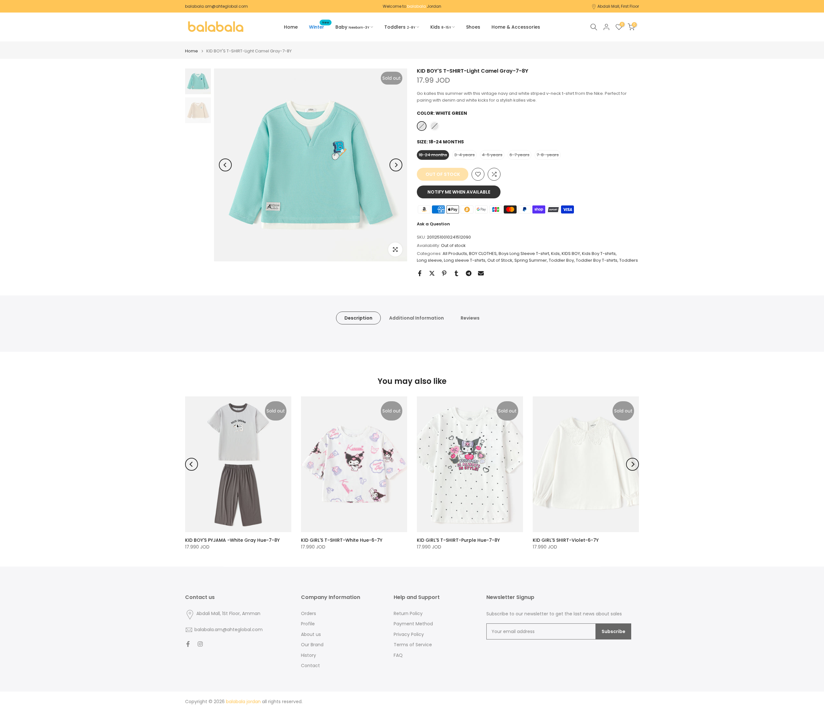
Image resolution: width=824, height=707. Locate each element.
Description (358, 318)
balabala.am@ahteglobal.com (216, 6)
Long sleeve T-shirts (464, 260)
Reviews (470, 318)
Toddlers (628, 260)
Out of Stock (499, 260)
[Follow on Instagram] (200, 644)
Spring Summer (530, 260)
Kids (555, 253)
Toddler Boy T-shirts (596, 260)
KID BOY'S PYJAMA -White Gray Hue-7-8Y (232, 540)
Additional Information (416, 318)
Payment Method (413, 624)
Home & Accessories (516, 27)
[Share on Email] (481, 273)
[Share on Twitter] (432, 273)
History (308, 655)
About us (311, 634)
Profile (308, 624)
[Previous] (225, 165)
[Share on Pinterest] (444, 273)
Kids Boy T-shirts (599, 253)
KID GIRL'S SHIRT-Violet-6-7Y (566, 540)
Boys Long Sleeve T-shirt (524, 253)
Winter (319, 26)
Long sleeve (429, 260)
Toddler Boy (561, 260)
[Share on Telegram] (469, 273)
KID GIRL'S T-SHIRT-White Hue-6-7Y (341, 540)
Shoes (473, 27)
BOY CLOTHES (483, 253)
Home (291, 27)
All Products (455, 253)
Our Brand (312, 645)
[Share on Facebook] (420, 273)
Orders (308, 614)
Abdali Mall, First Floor (618, 6)
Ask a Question (433, 224)
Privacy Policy (409, 634)
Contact (310, 666)
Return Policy (408, 614)
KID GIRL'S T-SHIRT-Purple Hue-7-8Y (458, 540)
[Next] (395, 165)
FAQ (398, 655)
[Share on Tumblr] (456, 273)
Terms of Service (413, 645)
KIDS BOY (571, 253)
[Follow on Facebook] (188, 644)
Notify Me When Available (458, 192)
